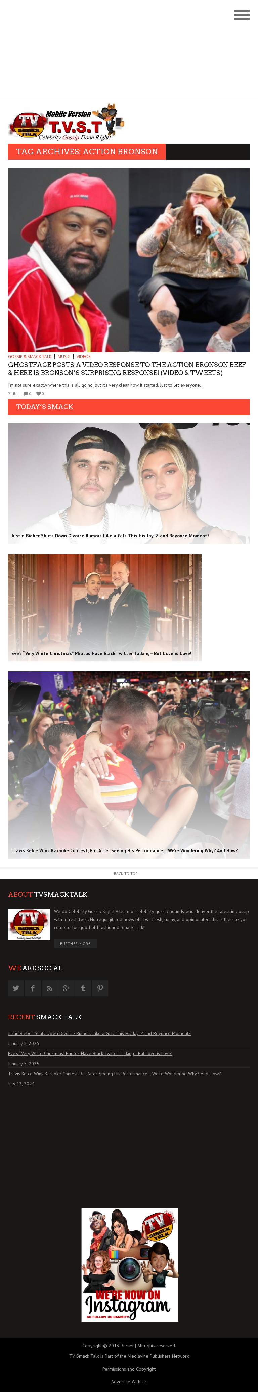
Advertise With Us (129, 1382)
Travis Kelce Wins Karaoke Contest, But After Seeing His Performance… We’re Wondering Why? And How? (114, 1074)
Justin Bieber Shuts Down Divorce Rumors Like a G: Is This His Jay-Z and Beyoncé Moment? (99, 1033)
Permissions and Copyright (129, 1369)
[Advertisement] (129, 50)
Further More (75, 943)
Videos (84, 356)
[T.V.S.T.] (68, 122)
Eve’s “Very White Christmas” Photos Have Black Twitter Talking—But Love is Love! (90, 1053)
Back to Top (126, 873)
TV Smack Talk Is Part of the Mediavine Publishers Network (129, 1356)
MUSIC (64, 356)
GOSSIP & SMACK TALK (29, 356)
